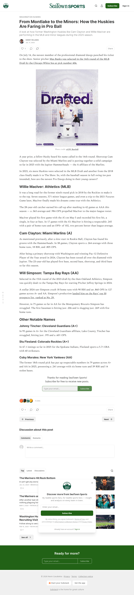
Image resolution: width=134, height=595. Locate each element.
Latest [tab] (29, 471)
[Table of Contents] (3, 297)
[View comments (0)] (31, 48)
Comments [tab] (25, 438)
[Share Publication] (101, 5)
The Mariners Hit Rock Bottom (37, 478)
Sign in (125, 5)
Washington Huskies (30, 17)
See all (24, 537)
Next (106, 419)
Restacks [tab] (36, 438)
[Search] (96, 5)
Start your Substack (60, 583)
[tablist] (30, 438)
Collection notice (85, 576)
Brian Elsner (36, 485)
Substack (54, 589)
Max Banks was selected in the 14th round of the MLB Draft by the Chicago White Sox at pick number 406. (64, 61)
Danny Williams (32, 40)
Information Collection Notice (66, 522)
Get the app (80, 583)
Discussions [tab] (39, 471)
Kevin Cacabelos (37, 526)
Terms (74, 576)
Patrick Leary (35, 505)
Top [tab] (22, 471)
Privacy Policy (87, 522)
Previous (29, 419)
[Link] (16, 187)
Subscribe (112, 5)
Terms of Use (80, 519)
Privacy (67, 576)
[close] (92, 483)
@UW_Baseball (72, 149)
